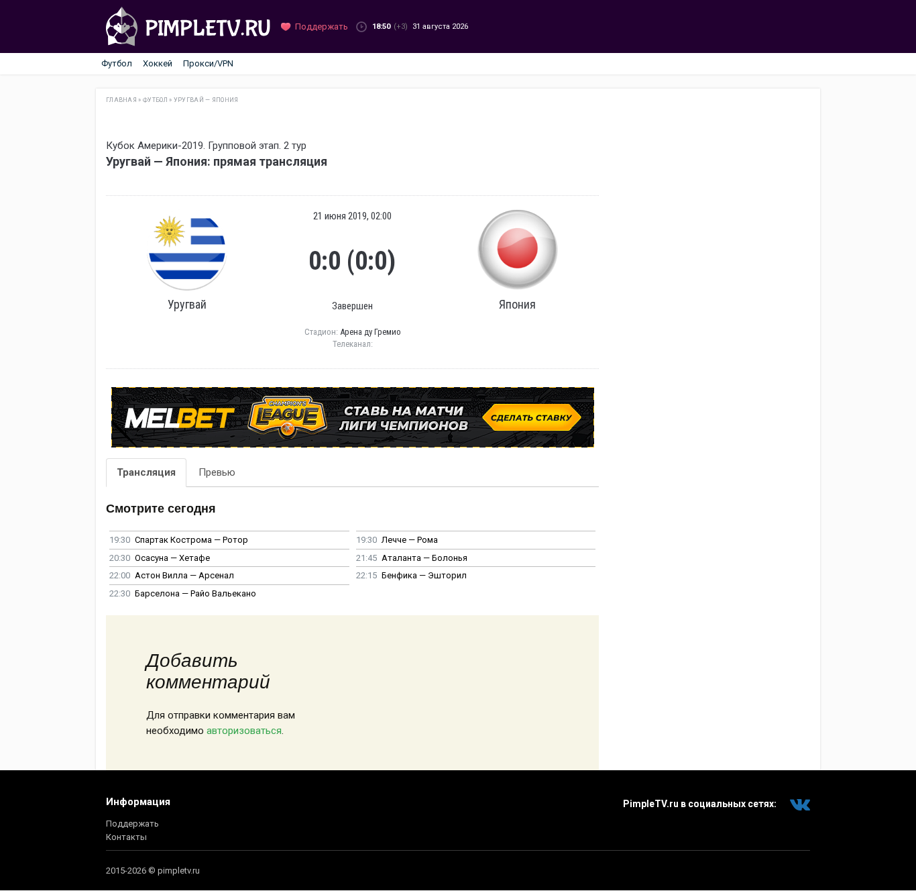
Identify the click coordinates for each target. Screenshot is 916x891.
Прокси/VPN (208, 63)
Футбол (116, 63)
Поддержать (132, 824)
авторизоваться (244, 731)
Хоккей (157, 63)
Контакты (126, 837)
